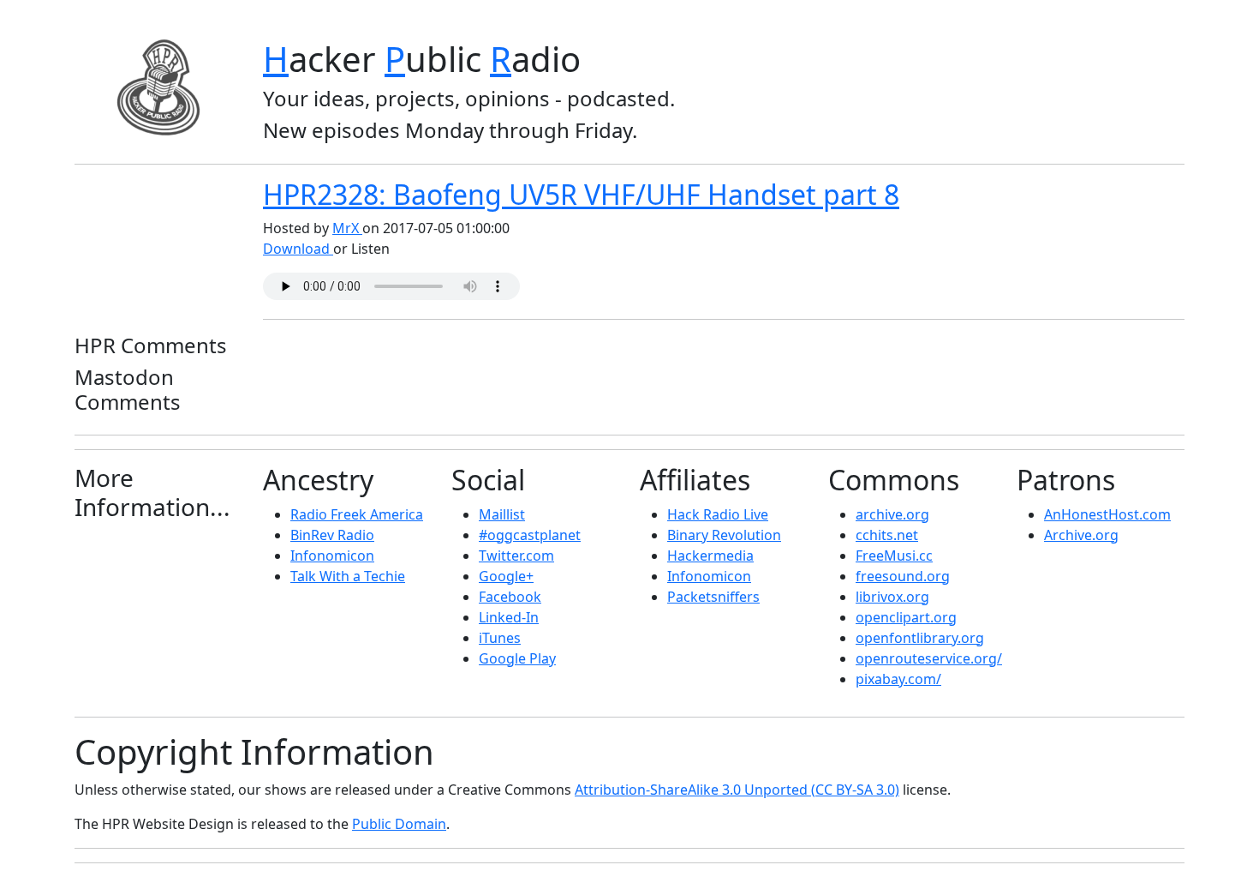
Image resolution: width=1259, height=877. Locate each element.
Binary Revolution (724, 535)
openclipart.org (906, 617)
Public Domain (399, 823)
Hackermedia (710, 555)
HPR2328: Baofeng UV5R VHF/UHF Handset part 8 (581, 194)
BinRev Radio (332, 535)
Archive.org (1081, 535)
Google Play (517, 658)
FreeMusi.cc (894, 555)
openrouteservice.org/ (929, 658)
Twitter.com (516, 555)
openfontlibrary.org (920, 637)
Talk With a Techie (347, 576)
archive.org (892, 514)
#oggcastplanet (530, 535)
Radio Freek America (356, 514)
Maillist (502, 514)
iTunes (500, 637)
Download (298, 248)
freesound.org (903, 576)
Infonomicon (332, 555)
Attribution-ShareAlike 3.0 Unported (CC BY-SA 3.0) (737, 789)
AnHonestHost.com (1107, 514)
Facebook (510, 596)
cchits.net (887, 535)
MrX (347, 228)
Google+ (506, 576)
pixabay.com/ (898, 679)
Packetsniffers (713, 596)
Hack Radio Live (717, 514)
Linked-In (509, 617)
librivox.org (892, 596)
